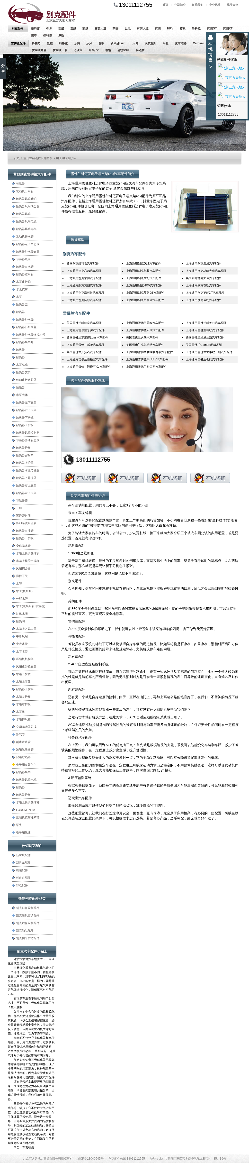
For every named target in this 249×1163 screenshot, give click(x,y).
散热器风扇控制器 (27, 432)
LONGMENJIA (25, 810)
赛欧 (183, 28)
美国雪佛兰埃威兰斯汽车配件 (205, 337)
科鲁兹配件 (23, 877)
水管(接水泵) (24, 591)
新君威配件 (23, 855)
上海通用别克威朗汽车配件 (203, 300)
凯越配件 (22, 870)
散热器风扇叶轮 (26, 199)
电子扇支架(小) (66, 158)
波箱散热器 (23, 757)
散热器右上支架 (26, 485)
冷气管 (20, 734)
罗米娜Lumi (118, 43)
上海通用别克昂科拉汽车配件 (86, 292)
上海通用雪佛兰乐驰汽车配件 (86, 345)
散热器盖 (22, 304)
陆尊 (34, 35)
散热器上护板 (25, 425)
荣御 (115, 28)
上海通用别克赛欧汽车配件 (203, 285)
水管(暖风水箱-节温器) (30, 606)
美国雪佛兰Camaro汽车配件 (204, 345)
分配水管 (22, 598)
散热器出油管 (25, 530)
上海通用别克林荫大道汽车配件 (206, 271)
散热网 (20, 621)
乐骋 (77, 43)
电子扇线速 (23, 832)
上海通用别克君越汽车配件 (84, 271)
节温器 (20, 183)
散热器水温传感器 (27, 470)
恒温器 (20, 387)
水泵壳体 (22, 395)
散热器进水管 (25, 274)
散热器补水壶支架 (27, 251)
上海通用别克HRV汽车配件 (144, 285)
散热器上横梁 (25, 689)
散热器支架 (23, 372)
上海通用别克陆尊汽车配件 (84, 300)
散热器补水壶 (25, 319)
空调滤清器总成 (26, 727)
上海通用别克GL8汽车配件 (143, 263)
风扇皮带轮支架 (26, 666)
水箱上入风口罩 (26, 629)
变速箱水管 (23, 546)
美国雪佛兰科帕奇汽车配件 (84, 323)
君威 (61, 28)
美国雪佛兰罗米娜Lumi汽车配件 (87, 337)
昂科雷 (35, 28)
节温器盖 (22, 500)
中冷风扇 (22, 636)
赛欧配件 (22, 885)
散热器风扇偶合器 (27, 206)
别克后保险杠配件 (27, 923)
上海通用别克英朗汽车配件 (84, 285)
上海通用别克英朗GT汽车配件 (145, 292)
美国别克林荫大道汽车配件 (203, 278)
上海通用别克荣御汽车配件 (84, 278)
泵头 (19, 825)
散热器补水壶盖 (26, 327)
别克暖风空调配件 (27, 915)
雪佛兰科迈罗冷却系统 (38, 158)
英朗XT (227, 28)
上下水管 (22, 651)
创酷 (108, 50)
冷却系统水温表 (26, 523)
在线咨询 (81, 478)
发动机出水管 (25, 191)
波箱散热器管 (25, 749)
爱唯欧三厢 (60, 50)
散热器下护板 (25, 538)
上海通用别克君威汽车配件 (203, 263)
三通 (19, 508)
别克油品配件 (25, 930)
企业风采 (215, 5)
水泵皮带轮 (23, 282)
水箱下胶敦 (23, 674)
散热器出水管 (25, 266)
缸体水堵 (22, 613)
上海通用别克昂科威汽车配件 (145, 300)
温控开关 (22, 576)
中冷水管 (22, 644)
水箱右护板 (23, 704)
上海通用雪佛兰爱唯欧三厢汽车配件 (209, 352)
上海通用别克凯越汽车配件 (143, 271)
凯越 (85, 28)
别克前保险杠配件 (27, 908)
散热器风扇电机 (26, 221)
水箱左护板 (23, 696)
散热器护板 (23, 447)
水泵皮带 (22, 289)
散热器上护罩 (25, 463)
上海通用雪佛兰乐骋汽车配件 (86, 330)
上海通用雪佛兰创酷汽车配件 (205, 359)
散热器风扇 (23, 214)
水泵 (19, 297)
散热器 (20, 312)
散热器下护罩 (25, 417)
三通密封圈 (23, 515)
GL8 (49, 28)
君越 (73, 28)
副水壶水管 (23, 742)
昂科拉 (196, 28)
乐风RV (94, 50)
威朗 (61, 35)
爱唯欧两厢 (39, 50)
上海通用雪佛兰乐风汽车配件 (145, 330)
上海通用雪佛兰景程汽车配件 (145, 323)
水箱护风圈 (23, 719)
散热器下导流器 (26, 478)
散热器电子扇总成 (27, 244)
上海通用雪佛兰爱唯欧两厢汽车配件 (149, 352)
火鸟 (135, 43)
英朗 (158, 28)
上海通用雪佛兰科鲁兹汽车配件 (206, 323)
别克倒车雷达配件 (27, 938)
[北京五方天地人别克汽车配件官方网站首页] (47, 13)
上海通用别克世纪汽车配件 (143, 278)
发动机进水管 (25, 236)
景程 (50, 43)
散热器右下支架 (26, 410)
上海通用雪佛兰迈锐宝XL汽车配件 (89, 366)
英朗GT (212, 28)
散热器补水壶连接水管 (30, 334)
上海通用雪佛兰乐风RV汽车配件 (147, 359)
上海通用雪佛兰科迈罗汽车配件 (146, 366)
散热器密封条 (25, 455)
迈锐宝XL (123, 50)
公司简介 (180, 5)
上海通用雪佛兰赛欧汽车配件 (205, 330)
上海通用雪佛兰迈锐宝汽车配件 (87, 359)
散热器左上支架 (26, 493)
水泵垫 (20, 712)
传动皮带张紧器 (26, 380)
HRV (170, 28)
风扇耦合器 (23, 568)
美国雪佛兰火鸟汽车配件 (142, 337)
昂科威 (47, 35)
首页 (165, 5)
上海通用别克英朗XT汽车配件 (205, 292)
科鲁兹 (63, 43)
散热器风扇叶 (25, 342)
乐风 (89, 43)
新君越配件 (23, 862)
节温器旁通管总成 (27, 440)
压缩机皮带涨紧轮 (27, 817)
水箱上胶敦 (23, 681)
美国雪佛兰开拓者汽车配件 (84, 352)
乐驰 (166, 43)
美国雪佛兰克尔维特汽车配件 (145, 345)
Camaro (198, 43)
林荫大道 (100, 28)
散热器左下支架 (26, 402)
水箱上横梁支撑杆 (27, 561)
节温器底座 (23, 259)
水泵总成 (22, 364)
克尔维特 (181, 43)
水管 (19, 583)
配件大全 (232, 5)
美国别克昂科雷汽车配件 (83, 263)
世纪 (128, 28)
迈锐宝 (78, 50)
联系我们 (197, 5)
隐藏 (210, 51)
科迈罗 (140, 50)
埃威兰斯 (150, 43)
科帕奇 (36, 43)
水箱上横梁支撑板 (27, 553)
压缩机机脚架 (25, 659)
